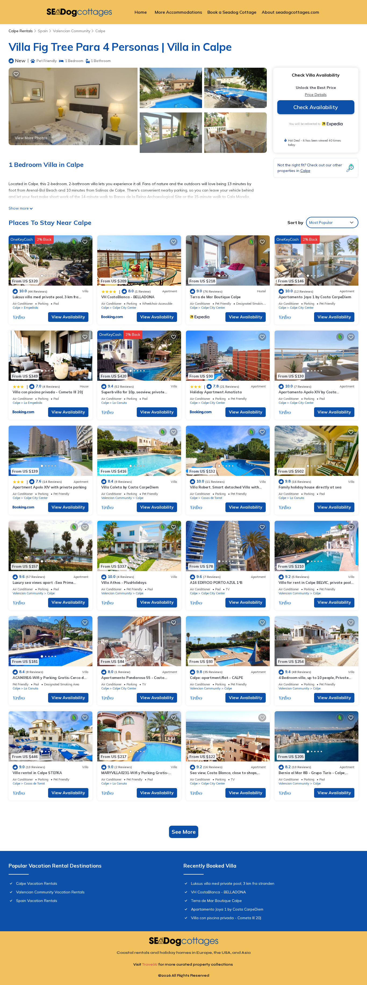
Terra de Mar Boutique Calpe (215, 297)
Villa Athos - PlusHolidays (123, 582)
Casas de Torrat (211, 498)
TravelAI (149, 964)
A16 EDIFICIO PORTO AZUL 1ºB (216, 582)
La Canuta (120, 403)
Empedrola (31, 308)
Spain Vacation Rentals (36, 900)
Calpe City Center (124, 308)
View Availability (68, 316)
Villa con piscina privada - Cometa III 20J (48, 392)
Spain (43, 30)
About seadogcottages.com (290, 12)
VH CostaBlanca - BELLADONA (127, 297)
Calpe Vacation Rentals (36, 883)
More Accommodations (178, 12)
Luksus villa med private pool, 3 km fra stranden (232, 883)
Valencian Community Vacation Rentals (50, 892)
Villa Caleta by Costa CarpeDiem (130, 487)
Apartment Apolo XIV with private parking (50, 487)
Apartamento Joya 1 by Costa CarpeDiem (315, 297)
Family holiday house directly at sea (310, 487)
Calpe (100, 30)
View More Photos (31, 137)
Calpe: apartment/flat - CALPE (216, 677)
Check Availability (315, 107)
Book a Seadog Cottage (231, 12)
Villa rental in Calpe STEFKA (37, 773)
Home (141, 12)
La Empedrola (33, 403)
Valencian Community (71, 30)
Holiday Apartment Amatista (216, 392)
